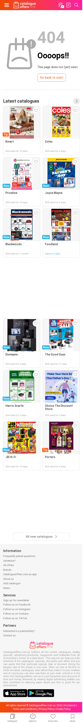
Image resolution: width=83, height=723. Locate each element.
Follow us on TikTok (15, 618)
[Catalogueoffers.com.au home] (24, 5)
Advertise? (9, 560)
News (6, 588)
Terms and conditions (24, 709)
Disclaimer (70, 705)
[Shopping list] (68, 5)
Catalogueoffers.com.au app (20, 574)
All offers (8, 565)
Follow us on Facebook (17, 604)
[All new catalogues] (76, 101)
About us (8, 578)
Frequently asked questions (19, 556)
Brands (7, 569)
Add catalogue (11, 583)
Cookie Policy (63, 709)
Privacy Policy (46, 709)
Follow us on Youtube (15, 613)
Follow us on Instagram (16, 609)
